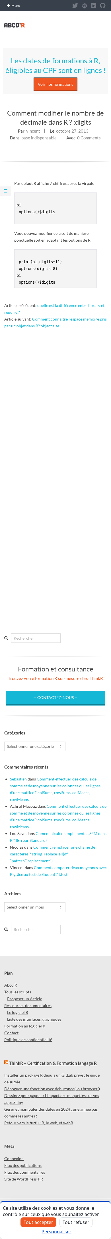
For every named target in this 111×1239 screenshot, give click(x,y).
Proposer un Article (24, 998)
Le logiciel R (17, 1012)
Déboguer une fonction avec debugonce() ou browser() (52, 1088)
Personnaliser (56, 1231)
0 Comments (89, 137)
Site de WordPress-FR (23, 1179)
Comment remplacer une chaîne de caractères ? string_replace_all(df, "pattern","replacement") (52, 854)
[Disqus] (55, 400)
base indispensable (39, 137)
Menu (15, 5)
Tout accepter (38, 1222)
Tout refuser (76, 1222)
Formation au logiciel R (24, 1026)
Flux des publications (23, 1165)
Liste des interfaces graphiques (34, 1019)
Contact (11, 1032)
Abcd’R (10, 985)
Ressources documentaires (28, 1005)
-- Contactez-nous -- (55, 697)
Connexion (14, 1158)
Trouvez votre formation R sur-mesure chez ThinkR (55, 678)
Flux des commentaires (24, 1172)
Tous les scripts (17, 991)
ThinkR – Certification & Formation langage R (53, 1063)
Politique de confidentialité (28, 1039)
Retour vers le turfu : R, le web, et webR (38, 1122)
